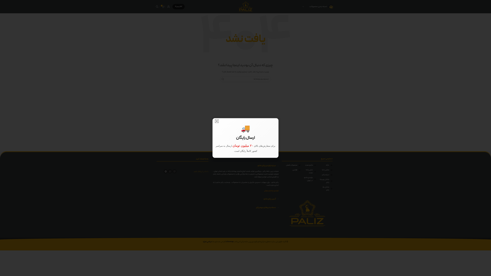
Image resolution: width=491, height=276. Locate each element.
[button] (216, 121)
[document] (245, 138)
